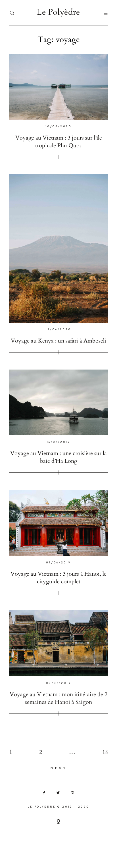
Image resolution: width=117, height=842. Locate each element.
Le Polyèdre (58, 13)
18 (105, 752)
